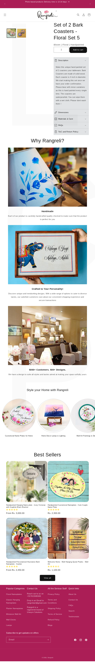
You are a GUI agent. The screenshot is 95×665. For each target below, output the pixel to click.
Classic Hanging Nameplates (13, 601)
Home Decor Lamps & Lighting (53, 436)
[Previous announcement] (5, 4)
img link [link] (47, 149)
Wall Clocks (11, 620)
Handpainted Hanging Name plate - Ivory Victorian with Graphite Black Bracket (26, 506)
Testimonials (74, 617)
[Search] (78, 15)
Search (72, 611)
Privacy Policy (53, 594)
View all (47, 578)
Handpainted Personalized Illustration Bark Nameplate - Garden (23, 563)
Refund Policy (53, 620)
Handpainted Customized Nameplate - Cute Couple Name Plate (68, 506)
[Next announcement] (90, 4)
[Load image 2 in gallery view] (21, 33)
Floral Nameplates (14, 594)
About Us (72, 594)
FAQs (71, 605)
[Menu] (5, 15)
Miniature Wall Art (13, 614)
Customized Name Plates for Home (19, 436)
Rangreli (50, 657)
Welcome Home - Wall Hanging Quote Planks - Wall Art (68, 563)
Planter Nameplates (14, 608)
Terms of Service (55, 614)
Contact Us (73, 600)
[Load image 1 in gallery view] (11, 33)
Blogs (50, 625)
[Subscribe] (48, 640)
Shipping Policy (54, 608)
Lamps (9, 625)
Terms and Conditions (52, 601)
